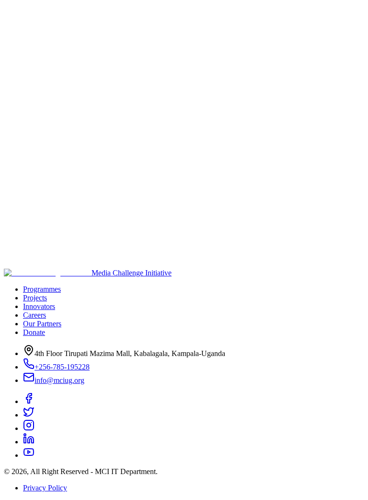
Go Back (76, 125)
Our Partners (42, 324)
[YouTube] (28, 455)
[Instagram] (28, 428)
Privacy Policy (45, 488)
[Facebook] (28, 401)
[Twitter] (28, 415)
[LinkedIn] (28, 442)
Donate (34, 332)
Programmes (42, 289)
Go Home (31, 125)
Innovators (39, 306)
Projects (35, 298)
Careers (34, 315)
